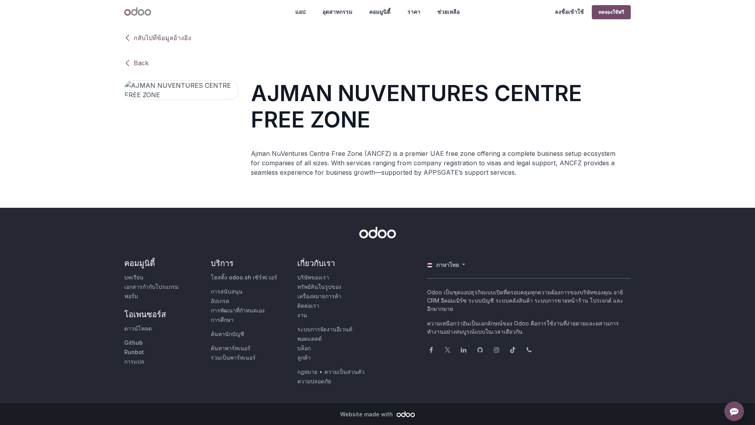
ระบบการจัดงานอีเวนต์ (324, 329)
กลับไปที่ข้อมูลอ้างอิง (162, 38)
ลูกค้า (304, 357)
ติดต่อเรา (308, 305)
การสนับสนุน (227, 291)
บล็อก (304, 348)
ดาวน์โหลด (138, 328)
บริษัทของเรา (313, 277)
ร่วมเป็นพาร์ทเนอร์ (233, 357)
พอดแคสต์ (309, 338)
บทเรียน (134, 277)
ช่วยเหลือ (448, 11)
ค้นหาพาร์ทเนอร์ (230, 348)
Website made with (367, 414)
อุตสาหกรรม (337, 11)
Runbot (134, 352)
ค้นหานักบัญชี (227, 334)
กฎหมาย (307, 371)
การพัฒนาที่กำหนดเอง (238, 310)
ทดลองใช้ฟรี (611, 12)
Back (141, 63)
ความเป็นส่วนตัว (344, 371)
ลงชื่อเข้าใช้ (569, 11)
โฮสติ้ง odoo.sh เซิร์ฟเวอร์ (244, 277)
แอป (300, 11)
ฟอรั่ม (131, 296)
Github (133, 342)
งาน (302, 315)
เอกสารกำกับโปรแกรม (151, 286)
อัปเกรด (220, 301)
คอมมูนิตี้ (379, 11)
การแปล (134, 361)
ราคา (413, 11)
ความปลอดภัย (314, 381)
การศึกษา (222, 319)
